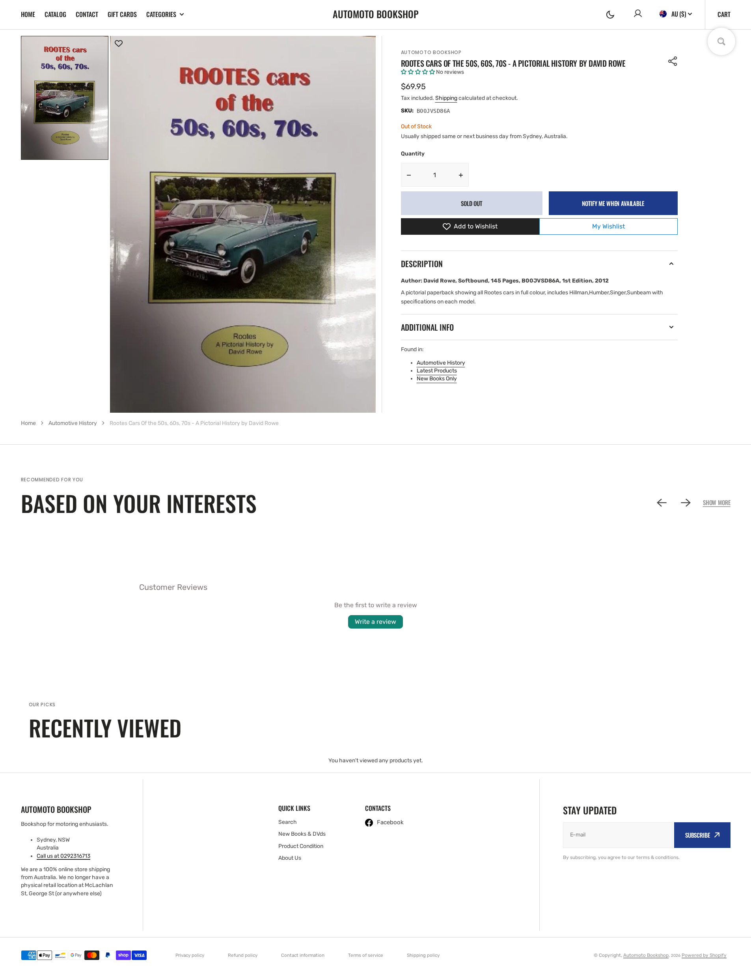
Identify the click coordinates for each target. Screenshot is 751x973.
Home (28, 14)
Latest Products (437, 370)
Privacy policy (189, 955)
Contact (87, 14)
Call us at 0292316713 (63, 856)
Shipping (446, 98)
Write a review (375, 621)
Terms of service (365, 955)
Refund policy (242, 955)
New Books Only (437, 378)
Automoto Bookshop (431, 52)
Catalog (55, 14)
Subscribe (697, 835)
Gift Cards (122, 14)
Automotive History (441, 362)
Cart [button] (724, 14)
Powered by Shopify (704, 955)
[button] (610, 14)
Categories (161, 14)
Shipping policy (423, 955)
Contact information (302, 955)
